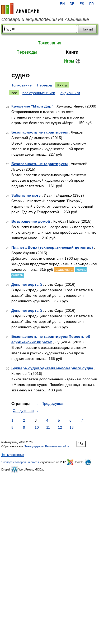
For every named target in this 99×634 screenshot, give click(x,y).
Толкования (49, 43)
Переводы (26, 52)
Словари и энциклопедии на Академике (45, 19)
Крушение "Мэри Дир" (32, 106)
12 (60, 427)
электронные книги (38, 93)
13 (71, 427)
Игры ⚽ (72, 61)
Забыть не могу (26, 195)
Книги (72, 52)
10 (37, 427)
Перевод (44, 85)
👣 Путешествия (12, 454)
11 (48, 427)
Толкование (21, 85)
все (14, 93)
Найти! (87, 29)
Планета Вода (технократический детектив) (52, 247)
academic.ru (20, 8)
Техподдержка (34, 446)
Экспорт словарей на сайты (20, 462)
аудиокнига (64, 270)
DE (72, 4)
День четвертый (26, 284)
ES (81, 4)
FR (91, 4)
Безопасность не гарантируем (39, 132)
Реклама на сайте (57, 446)
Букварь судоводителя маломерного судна (52, 368)
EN (62, 4)
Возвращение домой (30, 221)
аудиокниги (70, 93)
